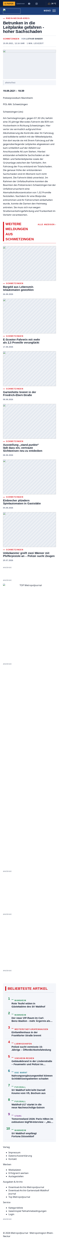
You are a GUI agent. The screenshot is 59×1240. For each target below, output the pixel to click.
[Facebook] (29, 4)
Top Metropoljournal (19, 1196)
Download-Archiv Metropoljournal (26, 1187)
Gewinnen (20, 3)
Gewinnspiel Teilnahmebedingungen (28, 1211)
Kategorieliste (16, 1207)
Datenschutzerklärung (20, 1155)
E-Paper (9, 4)
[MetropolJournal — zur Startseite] (11, 11)
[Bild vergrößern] (29, 64)
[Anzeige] (29, 765)
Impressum (14, 1152)
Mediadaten (15, 1169)
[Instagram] (36, 4)
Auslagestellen (16, 1176)
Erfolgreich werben (19, 1173)
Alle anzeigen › (47, 224)
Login (11, 1214)
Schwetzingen (11, 39)
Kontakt (13, 1159)
